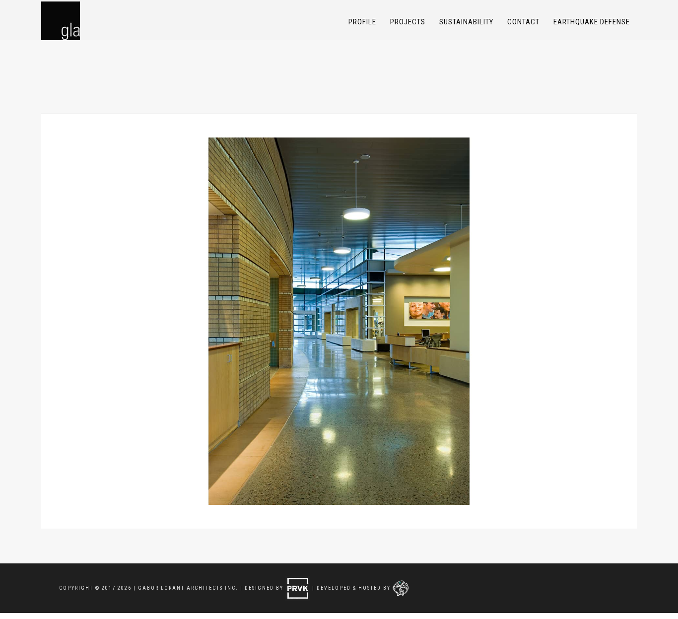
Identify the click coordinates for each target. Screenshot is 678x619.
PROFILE (362, 21)
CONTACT (523, 21)
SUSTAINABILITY (466, 21)
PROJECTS (407, 21)
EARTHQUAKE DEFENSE (591, 21)
